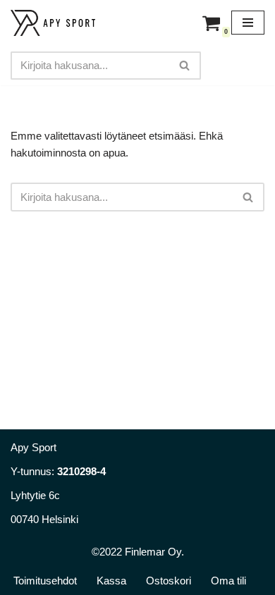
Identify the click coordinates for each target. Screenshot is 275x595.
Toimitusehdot (45, 581)
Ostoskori (168, 581)
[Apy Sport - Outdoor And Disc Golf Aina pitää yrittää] (53, 23)
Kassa (111, 581)
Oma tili (228, 581)
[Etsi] (185, 65)
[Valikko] (247, 23)
